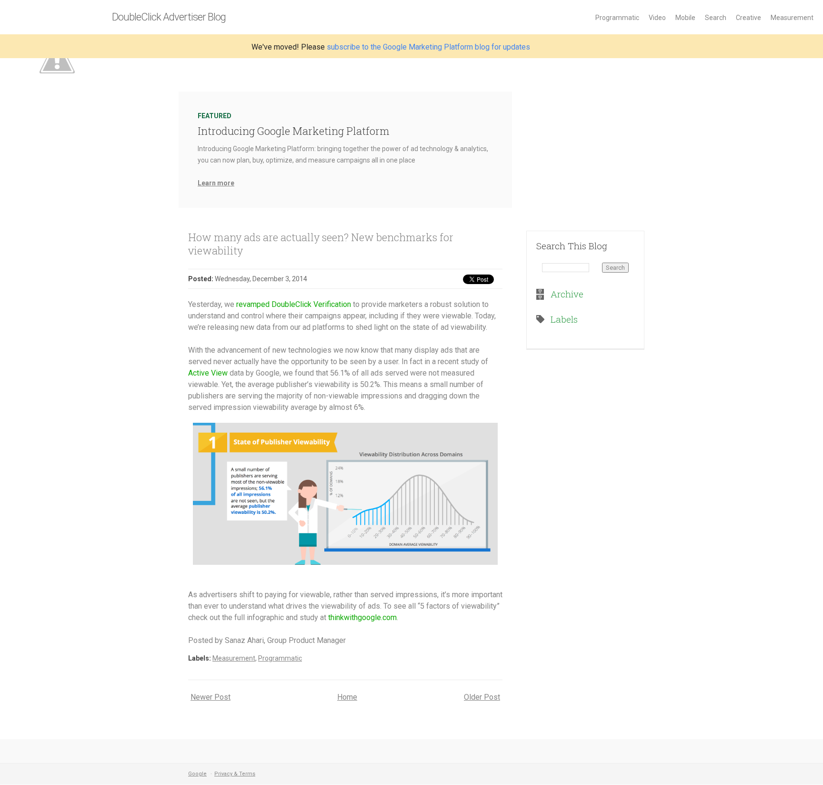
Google (197, 774)
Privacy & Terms (234, 774)
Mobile (685, 17)
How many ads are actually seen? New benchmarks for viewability (320, 243)
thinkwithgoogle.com (362, 617)
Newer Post (211, 697)
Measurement (792, 17)
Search (715, 17)
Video (657, 17)
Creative (748, 17)
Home (347, 697)
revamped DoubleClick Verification (293, 304)
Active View (208, 372)
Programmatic (617, 17)
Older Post (482, 697)
